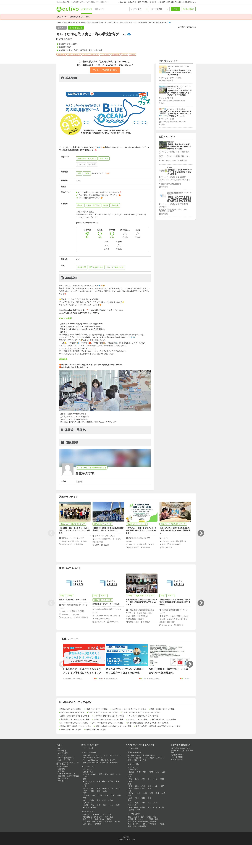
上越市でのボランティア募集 (96, 709)
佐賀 (92, 805)
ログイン (61, 781)
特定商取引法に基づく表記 (68, 776)
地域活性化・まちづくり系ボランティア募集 (129, 709)
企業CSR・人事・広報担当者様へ (170, 2)
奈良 (119, 796)
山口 (86, 800)
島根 (98, 800)
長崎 (98, 805)
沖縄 (94, 807)
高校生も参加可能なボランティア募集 (74, 716)
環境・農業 (109, 817)
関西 (84, 793)
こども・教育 (95, 814)
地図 (107, 173)
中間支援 (108, 822)
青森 (94, 774)
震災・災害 (107, 814)
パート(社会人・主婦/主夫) (154, 758)
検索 (175, 9)
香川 (137, 798)
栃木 (92, 781)
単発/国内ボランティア (92, 755)
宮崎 (117, 805)
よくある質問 (63, 753)
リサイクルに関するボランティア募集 (143, 716)
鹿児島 (86, 807)
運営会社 (61, 769)
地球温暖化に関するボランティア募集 (74, 719)
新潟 (79, 173)
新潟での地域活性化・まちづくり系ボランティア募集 (147, 723)
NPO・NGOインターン (112, 755)
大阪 (106, 796)
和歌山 (86, 796)
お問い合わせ (63, 767)
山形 (119, 774)
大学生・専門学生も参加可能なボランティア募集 (141, 713)
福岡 (86, 805)
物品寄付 (114, 762)
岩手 (100, 774)
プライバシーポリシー (66, 774)
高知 (149, 798)
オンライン (87, 770)
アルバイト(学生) (134, 758)
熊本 (105, 805)
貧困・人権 (87, 819)
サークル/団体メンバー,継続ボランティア (99, 760)
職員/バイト (100, 9)
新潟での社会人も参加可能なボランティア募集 (113, 726)
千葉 (111, 781)
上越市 (86, 173)
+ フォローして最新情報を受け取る (91, 467)
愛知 (98, 791)
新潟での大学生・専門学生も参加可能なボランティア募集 (158, 726)
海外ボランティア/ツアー (92, 758)
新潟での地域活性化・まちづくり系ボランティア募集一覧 (110, 23)
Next (201, 533)
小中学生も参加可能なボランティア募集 (109, 716)
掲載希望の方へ (190, 2)
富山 (92, 788)
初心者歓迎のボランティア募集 (164, 719)
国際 (84, 814)
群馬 (98, 781)
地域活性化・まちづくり (92, 817)
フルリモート (133, 767)
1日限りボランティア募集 (138, 719)
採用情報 (126, 837)
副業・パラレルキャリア (137, 760)
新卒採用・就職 (134, 755)
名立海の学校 (65, 39)
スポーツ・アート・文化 (92, 822)
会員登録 (153, 2)
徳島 (130, 798)
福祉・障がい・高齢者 (103, 819)
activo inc (122, 840)
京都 (100, 796)
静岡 (92, 791)
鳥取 (92, 800)
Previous (51, 533)
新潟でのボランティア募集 (70, 709)
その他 (117, 822)
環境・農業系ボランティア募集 (162, 709)
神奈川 (86, 784)
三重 (105, 791)
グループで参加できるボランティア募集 (107, 723)
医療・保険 (87, 824)
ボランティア (86, 9)
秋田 (113, 774)
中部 (84, 786)
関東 (84, 779)
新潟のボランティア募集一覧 (75, 23)
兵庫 (113, 796)
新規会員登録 (63, 778)
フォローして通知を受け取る (105, 70)
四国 (129, 796)
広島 (111, 800)
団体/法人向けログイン (181, 748)
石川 (98, 788)
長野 (117, 788)
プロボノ (104, 762)
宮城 (106, 774)
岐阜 (86, 791)
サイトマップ (63, 755)
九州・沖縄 (87, 803)
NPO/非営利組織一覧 (66, 758)
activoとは (122, 2)
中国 (84, 798)
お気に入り (132, 2)
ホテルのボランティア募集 (95, 730)
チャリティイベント (90, 762)
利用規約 (61, 771)
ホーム (59, 23)
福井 (105, 788)
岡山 (105, 800)
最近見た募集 (143, 2)
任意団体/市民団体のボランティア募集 (108, 719)
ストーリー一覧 (64, 760)
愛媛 (143, 798)
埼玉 (105, 781)
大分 (111, 805)
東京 (117, 781)
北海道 (86, 774)
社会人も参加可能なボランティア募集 (103, 713)
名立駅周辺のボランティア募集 (72, 713)
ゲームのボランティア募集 (70, 730)
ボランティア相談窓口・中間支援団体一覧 (67, 763)
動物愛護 (98, 824)
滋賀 (94, 796)
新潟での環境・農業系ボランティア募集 (75, 726)
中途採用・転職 (149, 755)
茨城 (86, 781)
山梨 (111, 788)
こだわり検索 (188, 9)
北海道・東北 (88, 772)
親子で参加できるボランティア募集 (74, 723)
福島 (86, 777)
